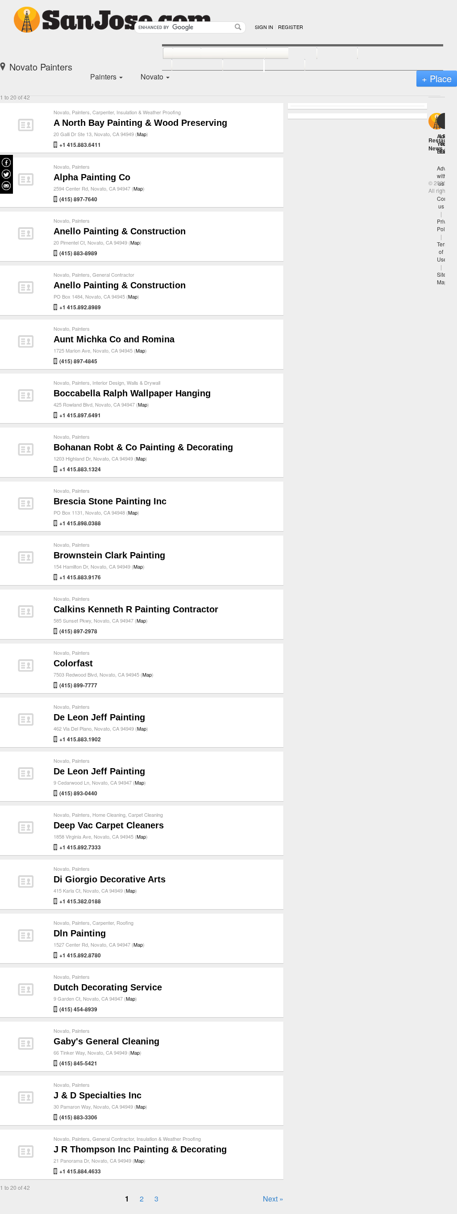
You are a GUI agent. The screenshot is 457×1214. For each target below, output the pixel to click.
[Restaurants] (224, 53)
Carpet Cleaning (145, 814)
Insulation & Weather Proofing (148, 112)
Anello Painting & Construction (120, 231)
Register (290, 26)
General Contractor (113, 274)
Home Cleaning (108, 814)
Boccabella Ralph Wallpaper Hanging (132, 393)
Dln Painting (80, 933)
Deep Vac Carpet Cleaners (109, 825)
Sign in (264, 26)
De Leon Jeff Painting (99, 717)
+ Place (437, 78)
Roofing (124, 922)
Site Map (442, 278)
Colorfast (73, 663)
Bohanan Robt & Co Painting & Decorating (143, 447)
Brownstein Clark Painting (109, 555)
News (435, 148)
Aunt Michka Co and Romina (114, 339)
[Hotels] (327, 53)
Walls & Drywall (143, 382)
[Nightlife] (282, 53)
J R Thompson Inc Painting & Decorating (140, 1149)
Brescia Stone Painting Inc (110, 501)
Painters (81, 112)
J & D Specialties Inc (97, 1095)
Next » (273, 1198)
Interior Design (108, 382)
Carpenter (103, 112)
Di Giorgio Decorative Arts (110, 879)
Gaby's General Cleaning (106, 1041)
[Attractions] (379, 53)
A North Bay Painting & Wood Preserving (140, 123)
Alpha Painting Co (92, 177)
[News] (177, 53)
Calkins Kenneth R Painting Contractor (136, 609)
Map (141, 133)
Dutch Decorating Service (108, 987)
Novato (61, 112)
